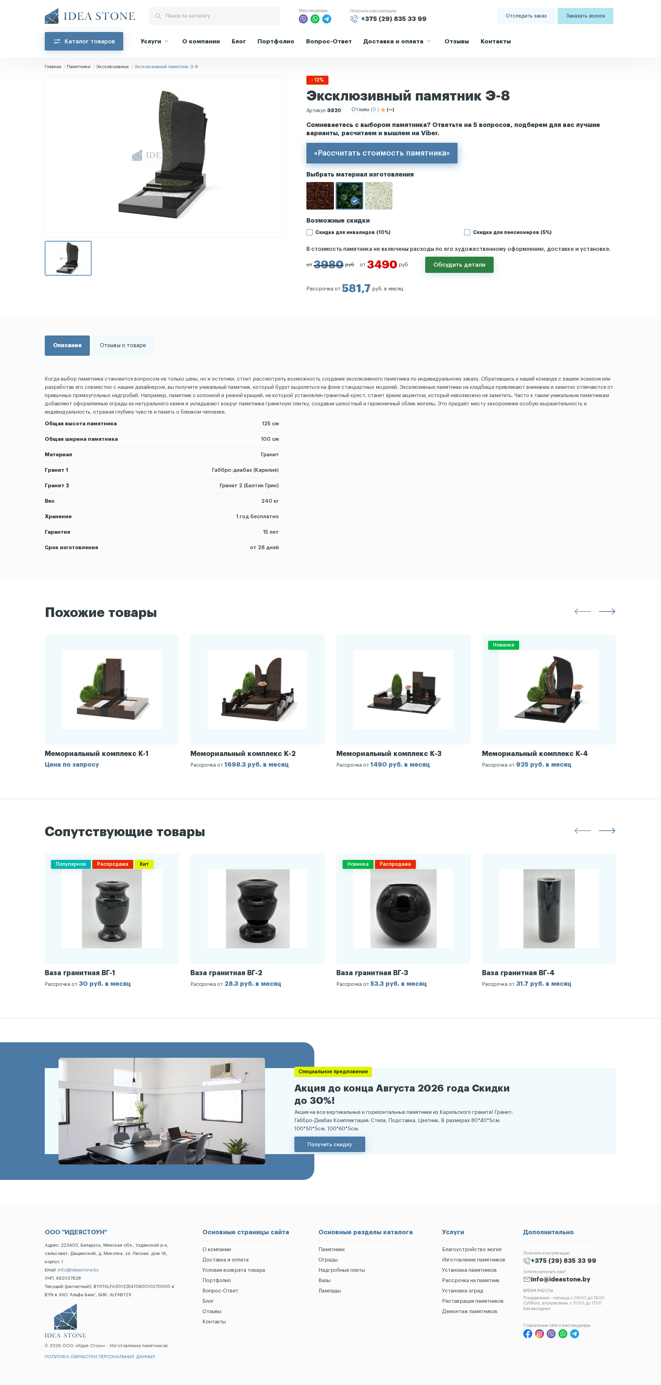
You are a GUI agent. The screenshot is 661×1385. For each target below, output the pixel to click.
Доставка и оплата (393, 41)
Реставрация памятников (473, 1301)
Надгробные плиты (341, 1270)
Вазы (324, 1280)
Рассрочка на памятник (471, 1280)
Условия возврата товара (233, 1270)
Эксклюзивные (112, 66)
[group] (112, 701)
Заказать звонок (585, 16)
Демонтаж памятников (469, 1311)
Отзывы (456, 41)
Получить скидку (329, 1144)
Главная (53, 66)
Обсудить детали (459, 265)
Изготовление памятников (473, 1260)
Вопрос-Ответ (329, 41)
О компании (201, 41)
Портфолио (276, 41)
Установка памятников (469, 1270)
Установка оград (462, 1290)
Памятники (79, 66)
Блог (239, 41)
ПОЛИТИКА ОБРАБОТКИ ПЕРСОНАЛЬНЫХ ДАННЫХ (100, 1356)
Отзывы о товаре (123, 345)
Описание (67, 345)
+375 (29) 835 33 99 (394, 19)
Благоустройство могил (472, 1249)
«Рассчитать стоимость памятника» (382, 153)
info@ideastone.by (78, 1270)
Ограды (328, 1260)
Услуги (150, 41)
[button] (582, 613)
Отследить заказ (526, 16)
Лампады (329, 1290)
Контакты (496, 41)
